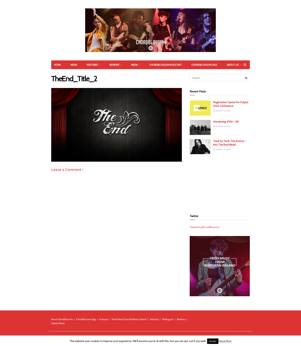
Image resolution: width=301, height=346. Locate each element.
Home (57, 64)
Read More (225, 341)
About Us (233, 64)
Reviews (114, 64)
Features (92, 64)
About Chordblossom (62, 319)
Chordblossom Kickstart (165, 64)
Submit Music (58, 323)
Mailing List (167, 319)
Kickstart (154, 319)
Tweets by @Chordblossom (204, 227)
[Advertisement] (220, 183)
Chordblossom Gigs (204, 64)
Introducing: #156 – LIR (225, 121)
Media (134, 64)
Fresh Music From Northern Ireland (129, 319)
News (74, 64)
